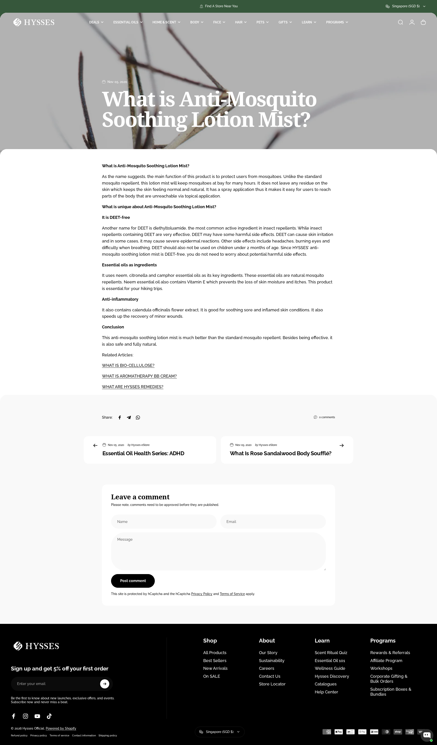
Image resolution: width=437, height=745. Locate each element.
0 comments (327, 417)
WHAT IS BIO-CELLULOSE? (128, 365)
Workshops (381, 668)
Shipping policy (108, 735)
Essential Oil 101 (330, 660)
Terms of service (59, 735)
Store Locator (272, 684)
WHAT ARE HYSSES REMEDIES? (132, 386)
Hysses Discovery (332, 676)
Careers (266, 668)
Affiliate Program (386, 660)
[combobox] (406, 6)
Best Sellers (214, 660)
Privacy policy (38, 735)
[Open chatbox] (427, 735)
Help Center (326, 692)
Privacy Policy (201, 594)
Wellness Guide (330, 668)
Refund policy (19, 735)
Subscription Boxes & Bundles (390, 692)
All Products (214, 652)
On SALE (211, 676)
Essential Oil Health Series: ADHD (143, 453)
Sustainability (272, 660)
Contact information (84, 735)
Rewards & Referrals (390, 652)
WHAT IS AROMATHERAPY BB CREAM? (139, 376)
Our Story (268, 652)
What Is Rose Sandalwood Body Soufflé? (281, 453)
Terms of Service (232, 594)
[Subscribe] (104, 683)
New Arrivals (215, 668)
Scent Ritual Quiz (331, 652)
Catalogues (326, 684)
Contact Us (269, 676)
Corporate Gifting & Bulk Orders (388, 679)
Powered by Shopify (61, 728)
